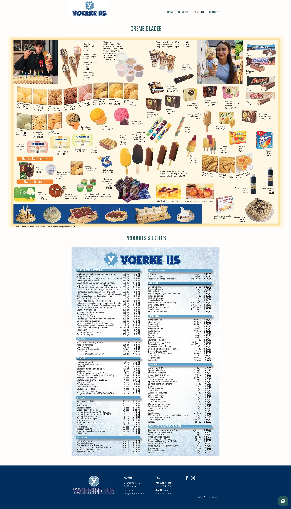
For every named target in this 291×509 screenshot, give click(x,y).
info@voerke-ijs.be (134, 493)
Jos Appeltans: (164, 482)
